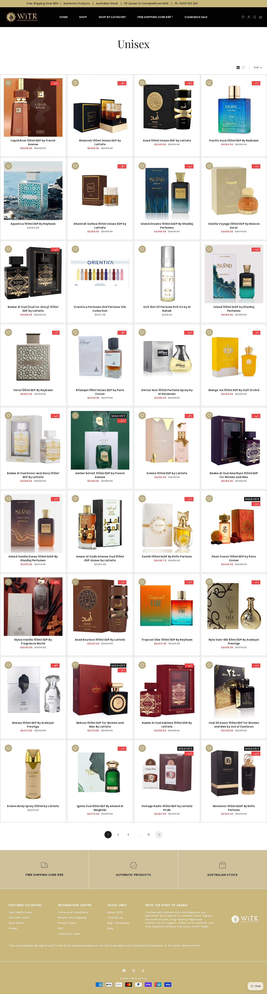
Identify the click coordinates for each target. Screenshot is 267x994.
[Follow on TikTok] (143, 970)
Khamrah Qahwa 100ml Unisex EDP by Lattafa (100, 226)
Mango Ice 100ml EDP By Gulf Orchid (234, 390)
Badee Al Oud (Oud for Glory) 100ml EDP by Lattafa (33, 309)
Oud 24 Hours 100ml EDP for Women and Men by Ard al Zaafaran (234, 725)
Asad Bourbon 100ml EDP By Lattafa (100, 640)
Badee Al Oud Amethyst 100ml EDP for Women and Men (234, 475)
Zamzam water (19, 917)
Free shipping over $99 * (155, 17)
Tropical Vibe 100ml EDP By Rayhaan (167, 640)
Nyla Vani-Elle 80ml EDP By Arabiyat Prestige (234, 642)
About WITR (115, 912)
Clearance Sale (196, 17)
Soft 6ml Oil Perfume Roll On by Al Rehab (167, 309)
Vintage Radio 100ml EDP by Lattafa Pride (167, 808)
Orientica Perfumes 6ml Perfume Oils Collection (100, 309)
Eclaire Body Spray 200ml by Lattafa (33, 806)
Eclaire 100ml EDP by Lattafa (167, 473)
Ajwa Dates (16, 923)
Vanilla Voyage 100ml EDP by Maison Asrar (234, 226)
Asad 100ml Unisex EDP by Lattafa (167, 141)
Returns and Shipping (72, 917)
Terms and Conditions (73, 912)
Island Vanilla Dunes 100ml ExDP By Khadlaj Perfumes (33, 559)
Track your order (69, 934)
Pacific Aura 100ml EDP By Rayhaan (233, 141)
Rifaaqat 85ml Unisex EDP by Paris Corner (100, 392)
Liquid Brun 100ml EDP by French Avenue (33, 143)
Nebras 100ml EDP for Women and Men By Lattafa (100, 725)
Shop (83, 17)
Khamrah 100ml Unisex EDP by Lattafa (100, 143)
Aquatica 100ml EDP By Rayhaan (33, 224)
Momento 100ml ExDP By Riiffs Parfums (234, 808)
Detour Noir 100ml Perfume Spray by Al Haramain (167, 392)
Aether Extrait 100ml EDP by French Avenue (100, 475)
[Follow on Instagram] (133, 970)
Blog (110, 928)
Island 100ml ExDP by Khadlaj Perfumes (233, 309)
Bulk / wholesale (118, 923)
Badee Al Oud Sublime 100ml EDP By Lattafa (167, 725)
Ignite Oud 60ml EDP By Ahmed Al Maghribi (100, 808)
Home (64, 17)
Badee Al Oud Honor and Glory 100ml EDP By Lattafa (33, 475)
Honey (13, 928)
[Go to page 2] (159, 834)
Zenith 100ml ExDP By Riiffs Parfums (167, 557)
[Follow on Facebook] (124, 970)
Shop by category (112, 17)
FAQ (60, 928)
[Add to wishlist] (8, 82)
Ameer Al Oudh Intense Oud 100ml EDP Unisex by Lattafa (100, 559)
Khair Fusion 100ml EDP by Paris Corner (234, 559)
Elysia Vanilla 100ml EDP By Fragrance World (33, 642)
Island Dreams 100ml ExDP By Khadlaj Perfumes (167, 226)
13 (149, 834)
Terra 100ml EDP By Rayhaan (33, 390)
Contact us (115, 917)
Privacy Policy (67, 923)
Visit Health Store (20, 912)
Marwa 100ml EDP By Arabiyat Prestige (33, 725)
